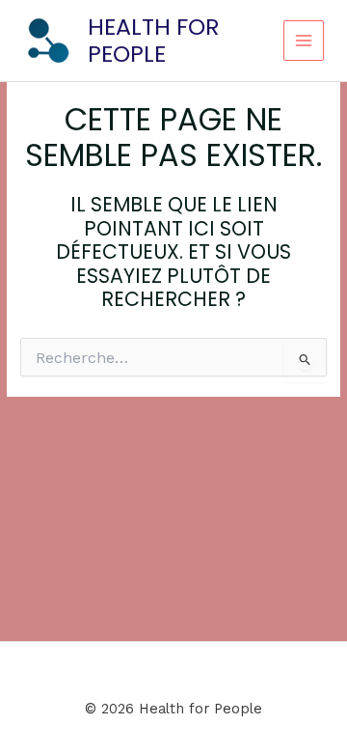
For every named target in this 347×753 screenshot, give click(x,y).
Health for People (154, 40)
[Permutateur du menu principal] (304, 41)
